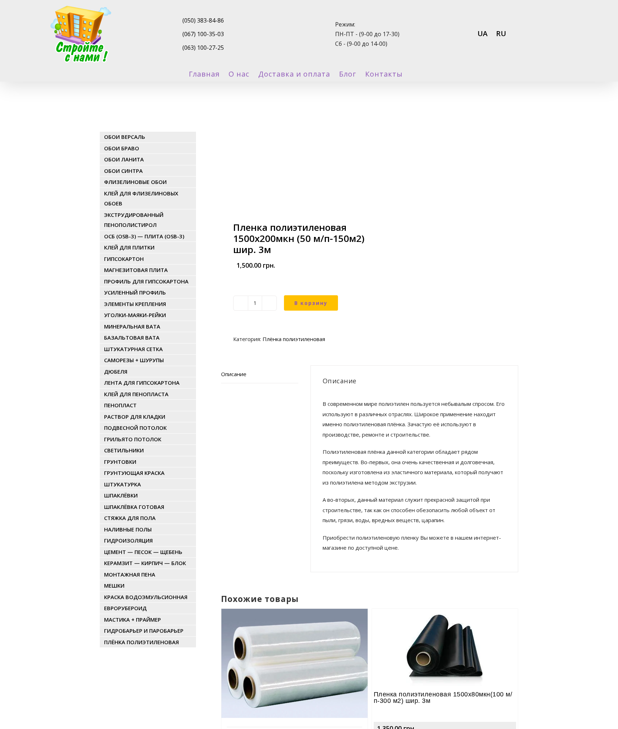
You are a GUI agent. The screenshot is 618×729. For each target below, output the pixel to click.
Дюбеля (115, 371)
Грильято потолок (132, 439)
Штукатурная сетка (133, 349)
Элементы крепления (135, 303)
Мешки (114, 585)
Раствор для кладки (134, 416)
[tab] (259, 374)
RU (501, 33)
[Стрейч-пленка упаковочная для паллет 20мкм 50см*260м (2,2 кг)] (294, 628)
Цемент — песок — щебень (143, 551)
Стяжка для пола (130, 517)
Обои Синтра (123, 170)
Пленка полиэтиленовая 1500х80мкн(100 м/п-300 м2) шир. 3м (443, 697)
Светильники (124, 450)
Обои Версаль (124, 136)
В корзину (311, 303)
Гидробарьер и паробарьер (143, 630)
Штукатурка (122, 484)
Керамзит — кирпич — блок (145, 563)
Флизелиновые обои (135, 181)
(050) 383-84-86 (203, 20)
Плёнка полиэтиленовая (294, 338)
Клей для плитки (129, 247)
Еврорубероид (125, 608)
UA (482, 33)
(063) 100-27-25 (203, 48)
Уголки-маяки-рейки (135, 315)
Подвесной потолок (135, 427)
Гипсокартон (124, 258)
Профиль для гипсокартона (146, 281)
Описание (233, 374)
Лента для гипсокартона (142, 382)
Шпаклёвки (121, 495)
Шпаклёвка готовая (134, 506)
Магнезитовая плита (136, 269)
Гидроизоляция (128, 540)
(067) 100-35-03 (203, 34)
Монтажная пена (129, 574)
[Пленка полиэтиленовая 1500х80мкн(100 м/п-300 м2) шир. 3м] (445, 628)
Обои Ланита (124, 159)
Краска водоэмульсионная (145, 597)
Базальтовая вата (132, 337)
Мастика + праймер (132, 619)
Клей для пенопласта (136, 394)
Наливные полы (128, 529)
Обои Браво (121, 148)
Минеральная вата (132, 326)
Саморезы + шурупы (134, 360)
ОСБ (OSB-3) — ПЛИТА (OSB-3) (144, 236)
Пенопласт (120, 405)
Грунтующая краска (134, 472)
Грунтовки (120, 461)
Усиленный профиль (135, 292)
